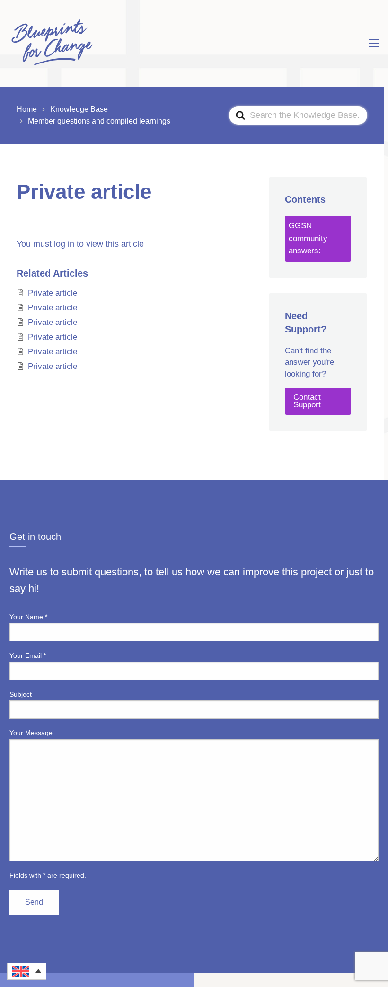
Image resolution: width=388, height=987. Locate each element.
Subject (20, 694)
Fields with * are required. (47, 875)
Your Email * (27, 655)
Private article (52, 292)
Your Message (31, 732)
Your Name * (28, 616)
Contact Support (307, 401)
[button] (26, 971)
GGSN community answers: (308, 238)
